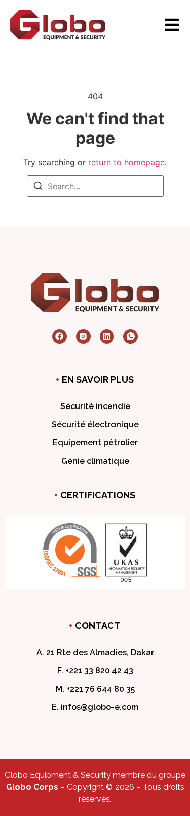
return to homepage (126, 162)
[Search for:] (95, 186)
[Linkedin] (107, 336)
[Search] (38, 187)
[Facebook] (59, 336)
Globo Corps (32, 787)
